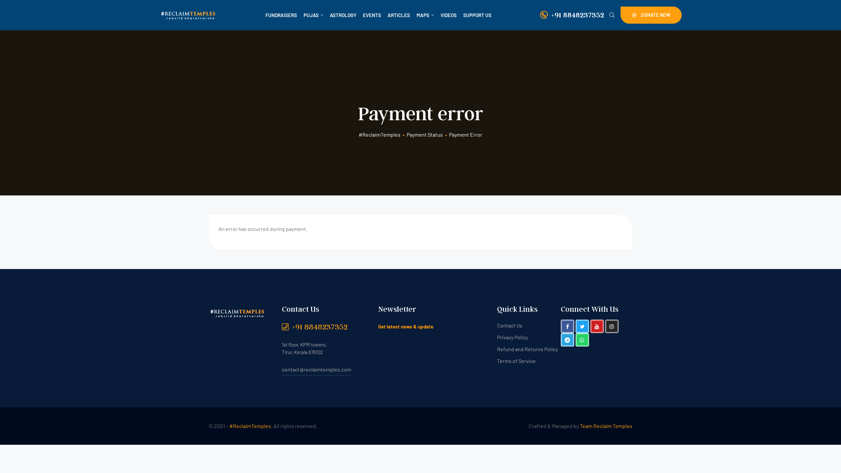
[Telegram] (567, 340)
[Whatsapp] (582, 340)
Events (372, 15)
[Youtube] (597, 326)
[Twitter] (582, 326)
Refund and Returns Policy (527, 349)
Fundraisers (281, 15)
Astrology (343, 15)
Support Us (477, 15)
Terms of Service (516, 361)
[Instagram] (612, 326)
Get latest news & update (405, 326)
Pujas (311, 15)
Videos (449, 15)
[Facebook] (567, 326)
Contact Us (509, 325)
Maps (423, 15)
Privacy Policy (512, 337)
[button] (651, 15)
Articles (399, 15)
